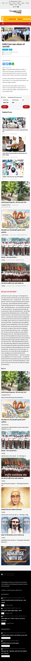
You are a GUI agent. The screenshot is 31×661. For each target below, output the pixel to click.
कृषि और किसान (7, 205)
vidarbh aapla (15, 100)
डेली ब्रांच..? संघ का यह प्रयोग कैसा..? (9, 257)
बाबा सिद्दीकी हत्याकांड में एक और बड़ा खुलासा (10, 643)
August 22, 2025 (8, 613)
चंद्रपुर (20, 4)
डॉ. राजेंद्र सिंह (23, 285)
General (3, 205)
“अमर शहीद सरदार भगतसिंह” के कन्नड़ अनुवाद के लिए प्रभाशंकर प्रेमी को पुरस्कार (26, 106)
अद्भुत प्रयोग (18, 260)
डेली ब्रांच (22, 260)
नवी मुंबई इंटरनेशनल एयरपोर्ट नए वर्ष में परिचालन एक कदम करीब (14, 635)
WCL (23, 100)
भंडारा (10, 3)
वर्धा (6, 3)
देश (7, 235)
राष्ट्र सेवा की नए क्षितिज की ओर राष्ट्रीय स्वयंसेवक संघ (12, 283)
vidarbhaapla (15, 52)
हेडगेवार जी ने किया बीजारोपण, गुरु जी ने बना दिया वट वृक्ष (12, 535)
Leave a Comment (8, 54)
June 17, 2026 (13, 235)
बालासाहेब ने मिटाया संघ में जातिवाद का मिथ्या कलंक (11, 509)
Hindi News (5, 100)
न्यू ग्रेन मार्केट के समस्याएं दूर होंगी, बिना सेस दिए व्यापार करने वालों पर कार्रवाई (14, 154)
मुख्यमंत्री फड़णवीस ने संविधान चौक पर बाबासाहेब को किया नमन (6, 106)
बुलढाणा (23, 3)
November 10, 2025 (11, 260)
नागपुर (3, 3)
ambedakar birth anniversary (15, 97)
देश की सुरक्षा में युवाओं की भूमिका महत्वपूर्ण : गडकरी (11, 610)
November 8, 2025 (10, 285)
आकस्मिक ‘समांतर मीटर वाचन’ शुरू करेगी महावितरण (12, 177)
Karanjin (3, 207)
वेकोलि (13, 102)
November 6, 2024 (5, 645)
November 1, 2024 (5, 656)
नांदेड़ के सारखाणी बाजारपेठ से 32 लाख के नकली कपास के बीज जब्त (15, 130)
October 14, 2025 (9, 605)
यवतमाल (27, 3)
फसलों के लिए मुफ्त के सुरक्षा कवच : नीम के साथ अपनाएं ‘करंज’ (13, 202)
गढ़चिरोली (11, 4)
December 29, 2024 (6, 637)
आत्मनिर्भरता (19, 235)
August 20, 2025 (10, 623)
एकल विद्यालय (17, 285)
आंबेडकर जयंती (5, 102)
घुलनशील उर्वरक (24, 235)
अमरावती (18, 3)
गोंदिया (16, 4)
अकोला (14, 3)
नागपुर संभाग (5, 49)
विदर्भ (10, 49)
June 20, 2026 (15, 205)
